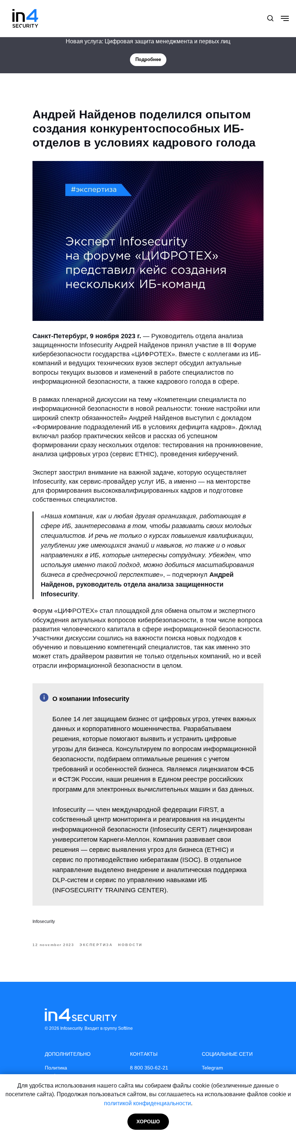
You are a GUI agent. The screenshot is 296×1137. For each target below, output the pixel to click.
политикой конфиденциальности (147, 1103)
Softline (125, 1028)
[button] (270, 17)
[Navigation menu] (285, 18)
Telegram (212, 1068)
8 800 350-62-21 (149, 1068)
